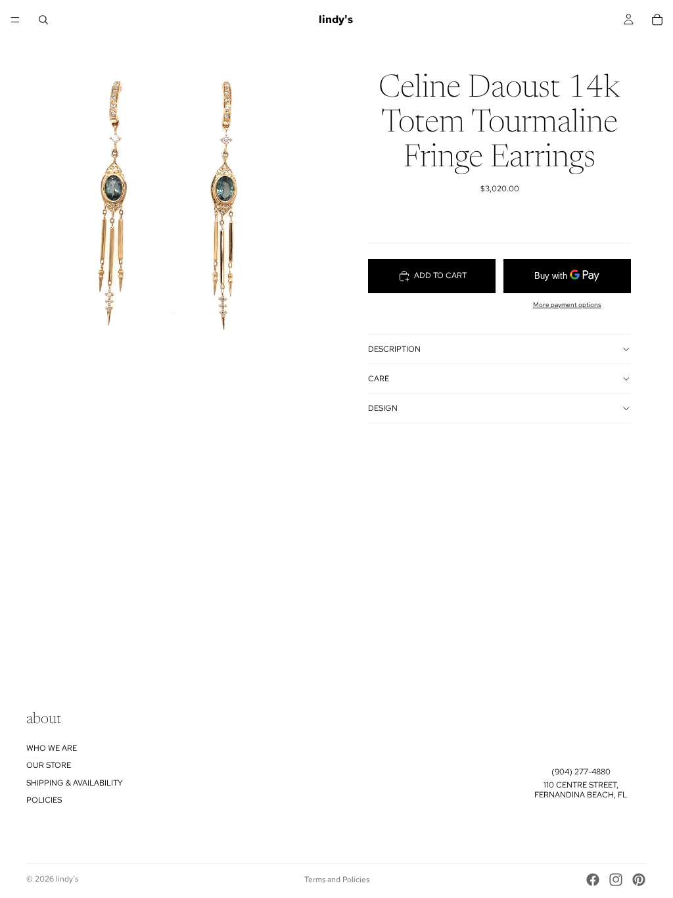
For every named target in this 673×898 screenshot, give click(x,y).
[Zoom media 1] (168, 210)
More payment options (567, 304)
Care (378, 378)
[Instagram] (616, 879)
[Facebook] (593, 879)
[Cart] (657, 19)
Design (383, 408)
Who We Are (51, 747)
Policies (44, 800)
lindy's (67, 879)
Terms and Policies (336, 879)
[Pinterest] (639, 879)
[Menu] (15, 20)
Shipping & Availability (74, 782)
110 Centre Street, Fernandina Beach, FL (580, 789)
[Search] (43, 19)
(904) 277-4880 (581, 772)
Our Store (48, 765)
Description (394, 349)
